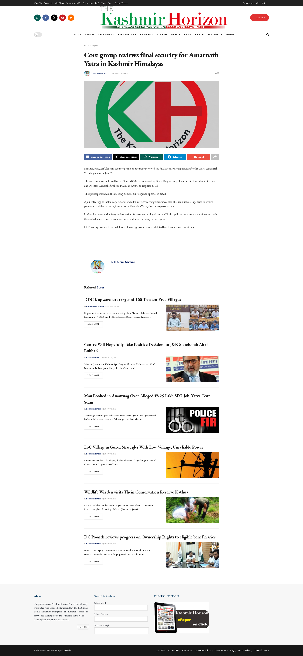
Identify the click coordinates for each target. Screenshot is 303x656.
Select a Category (101, 614)
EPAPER (260, 17)
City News (105, 34)
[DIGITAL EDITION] (181, 617)
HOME (77, 34)
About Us (38, 3)
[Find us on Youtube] (62, 18)
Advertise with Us (73, 3)
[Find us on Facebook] (45, 18)
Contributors (87, 3)
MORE (83, 627)
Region (90, 34)
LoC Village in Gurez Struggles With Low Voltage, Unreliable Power (143, 447)
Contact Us (48, 3)
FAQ (97, 3)
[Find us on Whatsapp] (37, 18)
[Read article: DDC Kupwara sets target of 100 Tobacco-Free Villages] (192, 318)
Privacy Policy (106, 3)
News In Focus (126, 34)
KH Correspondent (95, 306)
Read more (95, 324)
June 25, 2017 (116, 73)
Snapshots (215, 34)
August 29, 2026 (113, 306)
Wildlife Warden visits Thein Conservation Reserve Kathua (136, 492)
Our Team (59, 3)
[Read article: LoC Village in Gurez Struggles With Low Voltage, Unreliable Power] (192, 465)
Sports (175, 34)
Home (86, 45)
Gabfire (68, 650)
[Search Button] (267, 34)
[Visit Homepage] (162, 17)
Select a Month (100, 603)
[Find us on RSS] (71, 18)
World (199, 34)
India (187, 34)
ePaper (230, 34)
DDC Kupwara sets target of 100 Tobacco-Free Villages (132, 299)
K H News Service (99, 73)
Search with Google (102, 625)
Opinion (145, 34)
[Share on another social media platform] (215, 157)
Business (161, 34)
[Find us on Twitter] (54, 18)
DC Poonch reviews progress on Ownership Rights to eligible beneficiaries (150, 537)
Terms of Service (121, 3)
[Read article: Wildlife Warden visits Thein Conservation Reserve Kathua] (192, 510)
